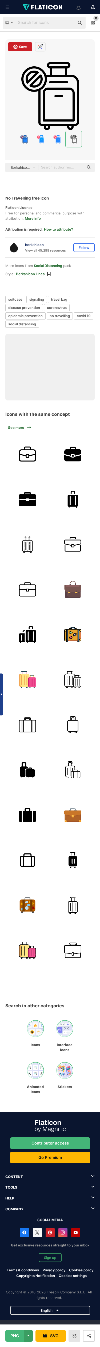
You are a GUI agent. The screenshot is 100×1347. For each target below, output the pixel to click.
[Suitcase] (27, 454)
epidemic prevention (25, 316)
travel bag (59, 299)
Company (14, 1209)
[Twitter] (37, 1232)
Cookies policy (81, 1270)
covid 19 (83, 316)
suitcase (15, 299)
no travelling (60, 316)
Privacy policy (54, 1270)
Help (9, 1198)
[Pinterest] (50, 1232)
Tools (11, 1187)
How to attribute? (58, 229)
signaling (36, 299)
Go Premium (50, 1157)
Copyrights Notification (35, 1275)
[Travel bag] (27, 905)
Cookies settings (73, 1276)
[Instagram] (62, 1232)
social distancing (22, 324)
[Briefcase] (27, 499)
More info (33, 218)
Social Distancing (48, 266)
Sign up (50, 1257)
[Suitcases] (27, 679)
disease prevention (24, 307)
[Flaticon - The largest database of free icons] (43, 7)
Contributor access (50, 1143)
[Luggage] (72, 499)
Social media (50, 1220)
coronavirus (57, 307)
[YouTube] (75, 1232)
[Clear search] (68, 23)
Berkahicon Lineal (30, 274)
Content (14, 1177)
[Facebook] (24, 1232)
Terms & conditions (23, 1270)
